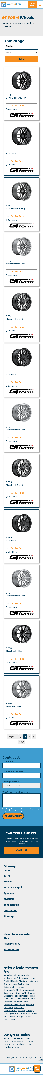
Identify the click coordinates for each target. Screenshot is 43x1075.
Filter (21, 59)
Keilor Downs (10, 1001)
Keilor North (22, 1001)
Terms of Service (14, 811)
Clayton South (10, 984)
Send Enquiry (13, 816)
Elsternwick (9, 987)
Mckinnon (8, 1007)
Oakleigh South (11, 1013)
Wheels (8, 881)
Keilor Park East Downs (14, 1004)
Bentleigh (25, 975)
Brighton (8, 978)
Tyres (7, 875)
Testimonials (11, 904)
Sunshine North (11, 1016)
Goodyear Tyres (11, 1047)
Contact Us (10, 910)
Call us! (21, 850)
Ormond (23, 1013)
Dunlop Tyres (23, 1038)
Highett (33, 996)
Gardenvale (9, 993)
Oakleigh (30, 1010)
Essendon (20, 987)
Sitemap (9, 916)
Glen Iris (31, 993)
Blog (6, 938)
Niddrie (21, 1010)
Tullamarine (9, 1019)
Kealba (31, 998)
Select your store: (11, 781)
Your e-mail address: (13, 771)
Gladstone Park (11, 996)
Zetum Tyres (9, 1044)
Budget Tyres (10, 1038)
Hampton (23, 996)
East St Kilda (23, 984)
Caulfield (17, 978)
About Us (9, 899)
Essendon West (27, 990)
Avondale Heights (12, 975)
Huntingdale (21, 998)
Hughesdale (9, 998)
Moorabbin (19, 1007)
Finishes (9, 46)
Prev (11, 736)
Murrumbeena (10, 1010)
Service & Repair (13, 887)
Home (5, 23)
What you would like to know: (17, 792)
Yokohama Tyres (25, 1041)
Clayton (34, 981)
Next (21, 742)
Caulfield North (29, 978)
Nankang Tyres (24, 1044)
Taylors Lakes (25, 1016)
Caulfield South (11, 981)
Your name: (8, 761)
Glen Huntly (21, 993)
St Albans (32, 1013)
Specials (9, 893)
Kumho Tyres (10, 1041)
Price (8, 52)
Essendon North (11, 990)
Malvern (30, 1004)
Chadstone (24, 981)
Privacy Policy (12, 943)
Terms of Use (11, 949)
